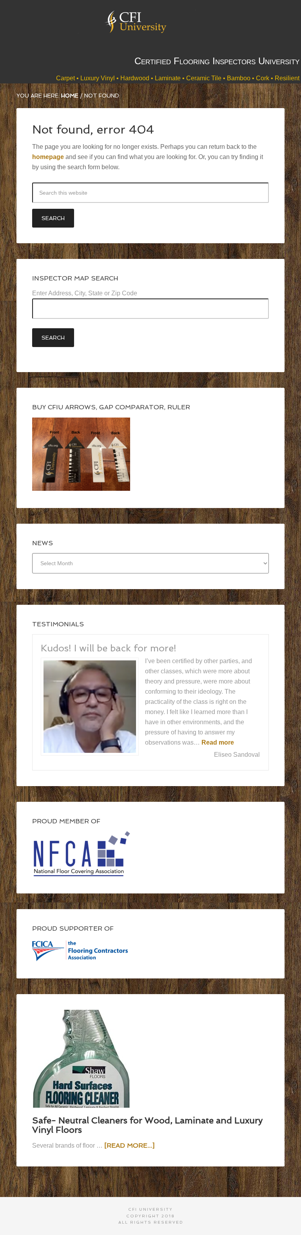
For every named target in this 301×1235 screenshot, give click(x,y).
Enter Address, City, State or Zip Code (84, 293)
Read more (217, 742)
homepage (48, 157)
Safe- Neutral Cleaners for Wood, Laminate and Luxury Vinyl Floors (147, 1125)
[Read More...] (129, 1145)
